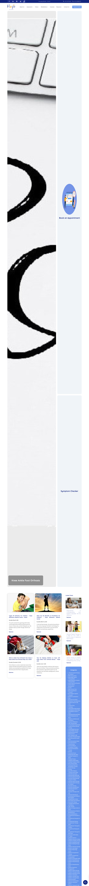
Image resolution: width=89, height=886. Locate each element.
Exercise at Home (72, 753)
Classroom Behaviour (73, 722)
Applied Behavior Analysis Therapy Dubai (74, 681)
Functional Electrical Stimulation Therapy (73, 765)
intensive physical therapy (74, 777)
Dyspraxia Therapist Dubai (74, 736)
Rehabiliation (44, 7)
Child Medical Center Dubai (74, 710)
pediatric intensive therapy (74, 846)
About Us (22, 7)
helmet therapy (71, 768)
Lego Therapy (71, 806)
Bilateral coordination (73, 696)
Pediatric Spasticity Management (72, 868)
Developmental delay (73, 732)
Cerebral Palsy (71, 705)
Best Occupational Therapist (72, 691)
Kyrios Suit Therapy (72, 802)
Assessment (29, 7)
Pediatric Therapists (72, 875)
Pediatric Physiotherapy (73, 860)
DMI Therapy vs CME (72, 735)
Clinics (36, 7)
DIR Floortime (71, 734)
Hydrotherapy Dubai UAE (73, 775)
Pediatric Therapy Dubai (73, 878)
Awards (69, 688)
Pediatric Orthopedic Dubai (74, 858)
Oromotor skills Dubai (73, 835)
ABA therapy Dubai (72, 676)
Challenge (70, 707)
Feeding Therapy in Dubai (73, 762)
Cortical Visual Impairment (74, 725)
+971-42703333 (68, 1)
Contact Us (66, 7)
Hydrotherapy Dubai (72, 774)
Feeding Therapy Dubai (73, 760)
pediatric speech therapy (73, 870)
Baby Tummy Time (72, 689)
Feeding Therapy (72, 759)
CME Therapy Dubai (72, 723)
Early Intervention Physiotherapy (72, 743)
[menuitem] (22, 7)
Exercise (70, 751)
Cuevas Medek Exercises (73, 729)
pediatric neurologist (73, 848)
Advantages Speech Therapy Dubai (72, 678)
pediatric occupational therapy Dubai (73, 856)
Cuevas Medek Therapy (73, 731)
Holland (70, 769)
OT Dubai (70, 836)
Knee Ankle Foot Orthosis (74, 800)
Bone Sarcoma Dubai (72, 699)
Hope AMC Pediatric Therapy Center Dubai (73, 771)
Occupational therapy (73, 821)
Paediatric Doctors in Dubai (74, 839)
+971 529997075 (77, 1)
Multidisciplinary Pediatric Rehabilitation (74, 811)
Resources (58, 7)
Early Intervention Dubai (73, 741)
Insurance (52, 7)
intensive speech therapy (73, 781)
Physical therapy (72, 879)
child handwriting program (74, 708)
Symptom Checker (77, 7)
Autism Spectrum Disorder (74, 683)
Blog (69, 698)
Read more (11, 632)
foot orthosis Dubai (72, 763)
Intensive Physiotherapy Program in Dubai (73, 779)
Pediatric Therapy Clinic (73, 876)
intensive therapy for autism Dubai (73, 789)
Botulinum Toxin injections (74, 701)
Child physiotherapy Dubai (74, 714)
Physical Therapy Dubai (73, 881)
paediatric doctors (72, 838)
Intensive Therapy (72, 786)
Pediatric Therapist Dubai (74, 872)
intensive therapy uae (73, 794)
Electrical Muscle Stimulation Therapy (73, 746)
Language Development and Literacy (73, 804)
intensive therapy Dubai (73, 787)
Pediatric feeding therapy (73, 842)
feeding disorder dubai (73, 754)
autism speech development (71, 685)
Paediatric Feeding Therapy (74, 840)
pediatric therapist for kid (74, 873)
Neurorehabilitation (72, 814)
